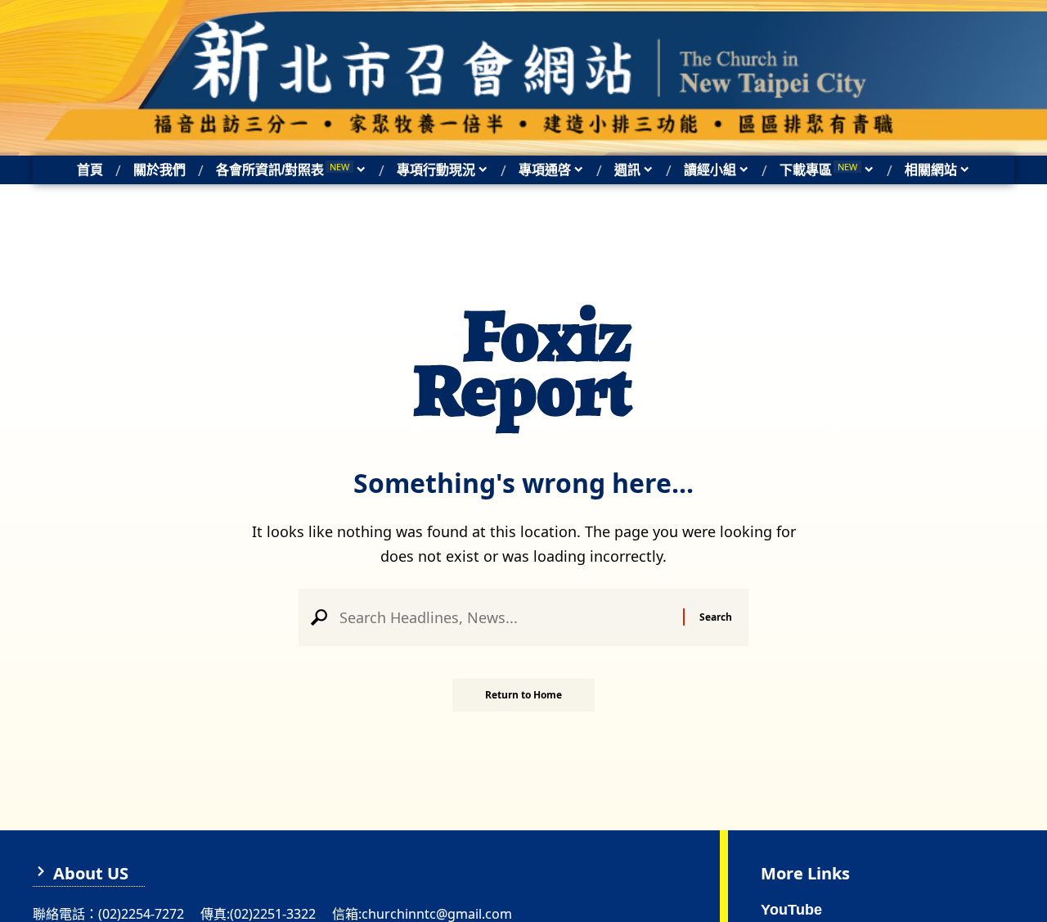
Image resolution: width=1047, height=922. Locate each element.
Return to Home (523, 695)
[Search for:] (505, 617)
